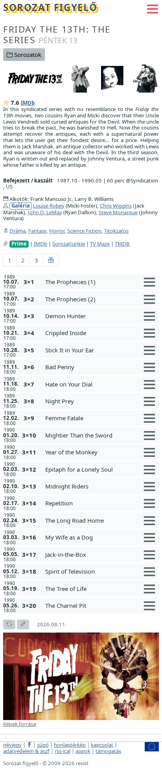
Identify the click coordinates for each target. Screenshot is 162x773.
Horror (56, 230)
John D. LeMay (45, 212)
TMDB (122, 243)
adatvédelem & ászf (26, 751)
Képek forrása (19, 723)
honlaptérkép (70, 744)
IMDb (28, 102)
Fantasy (37, 230)
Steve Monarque (118, 212)
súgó (43, 744)
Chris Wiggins (116, 205)
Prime (19, 244)
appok (82, 751)
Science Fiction (84, 230)
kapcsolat (102, 744)
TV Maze (100, 243)
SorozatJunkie (68, 243)
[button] (152, 8)
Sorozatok (27, 54)
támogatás (108, 751)
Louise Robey (48, 205)
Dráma (17, 230)
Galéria (20, 205)
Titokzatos (116, 230)
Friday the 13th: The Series (57, 34)
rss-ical (62, 751)
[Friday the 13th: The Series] (81, 78)
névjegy (12, 744)
